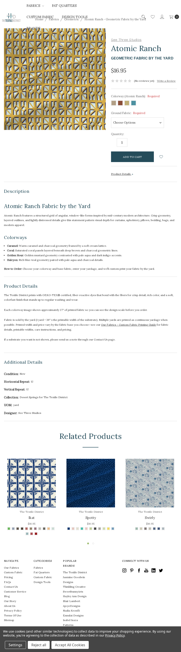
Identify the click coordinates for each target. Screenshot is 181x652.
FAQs (7, 582)
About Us (9, 606)
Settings (15, 644)
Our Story (10, 601)
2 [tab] (93, 543)
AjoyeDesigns (71, 606)
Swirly (150, 518)
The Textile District (75, 572)
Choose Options (31, 497)
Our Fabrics (11, 567)
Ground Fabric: (128, 113)
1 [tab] (88, 543)
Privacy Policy (13, 610)
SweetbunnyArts (73, 591)
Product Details (121, 174)
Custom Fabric (40, 17)
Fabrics (33, 6)
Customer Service (15, 591)
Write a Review (166, 80)
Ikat (31, 518)
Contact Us (11, 586)
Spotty (90, 518)
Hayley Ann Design (75, 596)
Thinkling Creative (74, 586)
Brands (33, 28)
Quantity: (117, 134)
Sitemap (9, 620)
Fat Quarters (64, 6)
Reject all (38, 644)
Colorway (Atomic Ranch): (135, 96)
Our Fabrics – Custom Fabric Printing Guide (128, 324)
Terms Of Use (12, 615)
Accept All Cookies (70, 644)
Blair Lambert (71, 601)
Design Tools (74, 17)
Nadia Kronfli (71, 610)
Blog (7, 596)
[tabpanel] (31, 497)
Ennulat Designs (73, 615)
